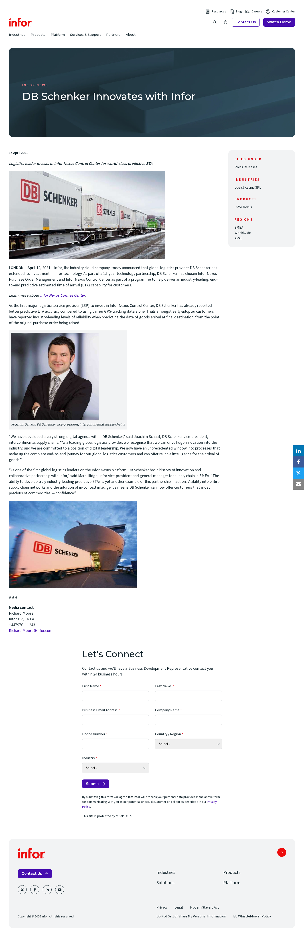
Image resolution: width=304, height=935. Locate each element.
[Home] (20, 22)
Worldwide (243, 232)
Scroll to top (281, 852)
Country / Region (168, 734)
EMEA (239, 227)
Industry (88, 758)
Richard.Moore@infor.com (31, 630)
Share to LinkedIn (298, 450)
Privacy (161, 907)
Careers (257, 11)
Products (38, 35)
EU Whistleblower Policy (252, 916)
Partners (113, 35)
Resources (219, 11)
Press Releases (246, 167)
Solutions (165, 883)
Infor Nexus (243, 207)
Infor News (35, 85)
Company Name (167, 710)
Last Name (163, 686)
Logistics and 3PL (248, 187)
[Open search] (214, 22)
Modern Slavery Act (204, 907)
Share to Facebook (298, 462)
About (131, 35)
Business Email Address (100, 710)
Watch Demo (279, 22)
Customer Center (283, 11)
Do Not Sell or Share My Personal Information (191, 916)
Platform (58, 35)
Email (298, 484)
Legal (178, 907)
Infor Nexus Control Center (62, 295)
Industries (17, 35)
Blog (239, 11)
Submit (92, 784)
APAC (239, 238)
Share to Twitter (298, 473)
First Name (90, 686)
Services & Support (85, 35)
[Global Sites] (225, 22)
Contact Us (245, 22)
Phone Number (93, 734)
